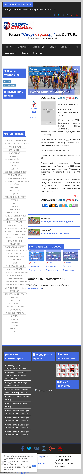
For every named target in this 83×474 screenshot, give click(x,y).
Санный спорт (14, 269)
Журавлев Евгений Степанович (69, 255)
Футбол (15, 316)
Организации (39, 47)
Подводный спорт (14, 247)
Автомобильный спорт (15, 144)
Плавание (15, 244)
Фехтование (15, 310)
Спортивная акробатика (15, 281)
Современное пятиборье (15, 278)
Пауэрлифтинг (14, 241)
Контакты (60, 466)
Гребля (14, 200)
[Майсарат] (72, 370)
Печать (24, 53)
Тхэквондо (15, 303)
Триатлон (15, 300)
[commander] (59, 370)
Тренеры (48, 73)
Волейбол (15, 184)
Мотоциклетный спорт (15, 231)
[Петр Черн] (63, 366)
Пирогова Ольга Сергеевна (35, 255)
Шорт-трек (14, 328)
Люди (53, 47)
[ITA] (68, 370)
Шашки (15, 325)
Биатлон (14, 156)
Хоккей (14, 319)
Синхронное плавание (15, 272)
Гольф (15, 194)
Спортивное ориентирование (15, 284)
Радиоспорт (14, 259)
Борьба (14, 169)
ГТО (14, 331)
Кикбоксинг (15, 209)
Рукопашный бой (15, 266)
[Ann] (68, 366)
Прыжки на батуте (15, 256)
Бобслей (14, 162)
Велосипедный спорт (15, 172)
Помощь (59, 463)
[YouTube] (60, 448)
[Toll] (59, 366)
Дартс (15, 203)
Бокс (14, 165)
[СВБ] (63, 375)
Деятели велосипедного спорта (44, 69)
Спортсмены (36, 73)
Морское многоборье (15, 228)
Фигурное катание (14, 313)
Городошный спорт (15, 197)
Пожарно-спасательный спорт (15, 250)
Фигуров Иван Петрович (16, 368)
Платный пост (62, 459)
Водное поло (15, 175)
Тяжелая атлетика (14, 306)
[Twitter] (29, 448)
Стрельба (14, 291)
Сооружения (10, 53)
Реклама (69, 463)
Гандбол (14, 187)
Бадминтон (15, 150)
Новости (9, 47)
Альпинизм (15, 147)
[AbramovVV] (68, 375)
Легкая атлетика (14, 219)
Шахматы (15, 322)
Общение (37, 53)
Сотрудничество (63, 456)
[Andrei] (59, 375)
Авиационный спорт (15, 140)
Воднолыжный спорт (15, 178)
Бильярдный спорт (15, 159)
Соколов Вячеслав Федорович (52, 255)
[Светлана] (77, 366)
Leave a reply (36, 270)
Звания (64, 47)
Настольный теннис (15, 234)
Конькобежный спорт (15, 216)
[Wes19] (63, 370)
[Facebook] (22, 448)
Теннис (15, 297)
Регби (15, 263)
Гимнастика (14, 190)
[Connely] (72, 366)
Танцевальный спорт (15, 294)
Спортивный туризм (15, 288)
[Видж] (72, 375)
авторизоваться (35, 288)
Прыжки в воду (14, 253)
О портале (22, 47)
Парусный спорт (14, 237)
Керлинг (15, 206)
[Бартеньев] (77, 370)
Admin (34, 108)
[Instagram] (44, 448)
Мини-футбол (15, 225)
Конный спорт (14, 212)
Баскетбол (14, 153)
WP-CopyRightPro (23, 473)
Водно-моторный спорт (15, 181)
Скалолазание (14, 275)
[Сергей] (77, 375)
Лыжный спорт (14, 222)
